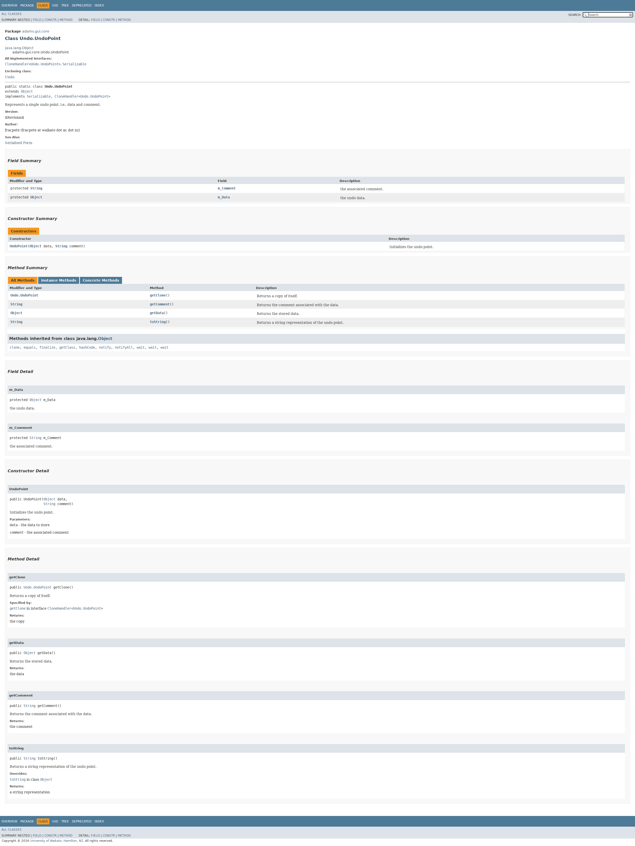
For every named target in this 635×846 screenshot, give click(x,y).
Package (27, 5)
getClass (67, 347)
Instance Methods (58, 280)
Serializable (74, 64)
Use (55, 5)
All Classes (11, 14)
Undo (9, 77)
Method (66, 20)
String (36, 188)
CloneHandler (17, 64)
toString (158, 322)
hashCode (87, 347)
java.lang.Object (19, 48)
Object (27, 91)
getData (157, 313)
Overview (9, 5)
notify (105, 347)
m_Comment (227, 188)
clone (15, 347)
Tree (65, 5)
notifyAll (124, 347)
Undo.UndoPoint (45, 64)
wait (141, 347)
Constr (50, 20)
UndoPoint (19, 246)
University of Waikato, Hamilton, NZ (56, 841)
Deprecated (82, 5)
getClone (158, 295)
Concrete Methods (101, 280)
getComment (160, 304)
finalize (47, 347)
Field (37, 20)
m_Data (224, 197)
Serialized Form (18, 143)
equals (29, 347)
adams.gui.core (35, 31)
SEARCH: (574, 15)
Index (99, 5)
